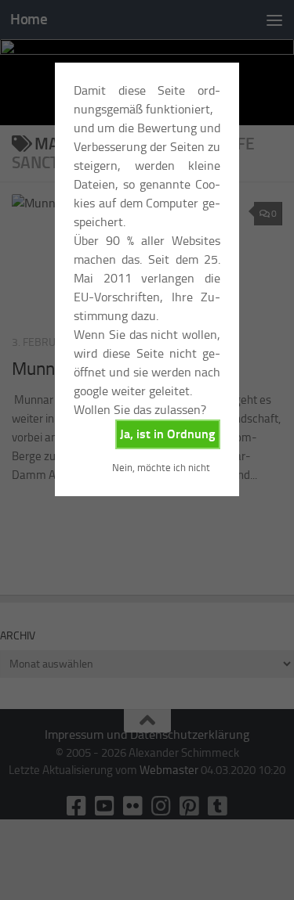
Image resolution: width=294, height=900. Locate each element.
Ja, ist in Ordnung (167, 434)
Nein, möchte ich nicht (161, 467)
